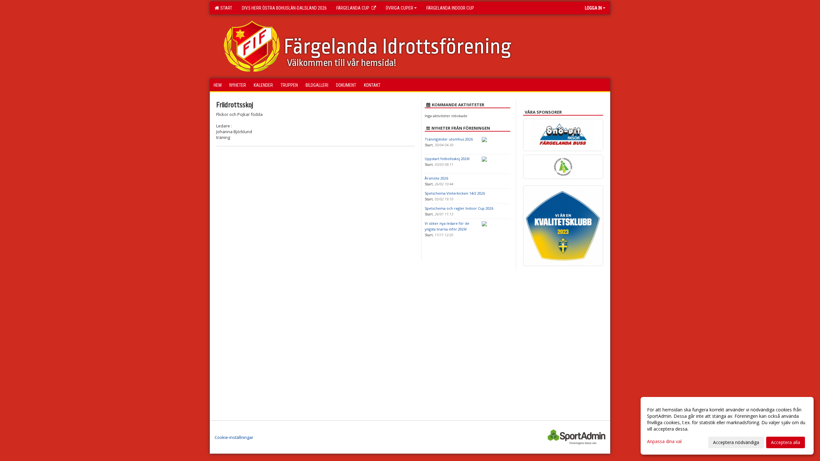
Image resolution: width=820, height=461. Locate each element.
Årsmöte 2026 (436, 178)
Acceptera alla (785, 442)
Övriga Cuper (399, 8)
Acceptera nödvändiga (736, 442)
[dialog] (727, 426)
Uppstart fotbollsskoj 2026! (447, 158)
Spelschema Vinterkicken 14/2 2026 (455, 193)
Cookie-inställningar (234, 437)
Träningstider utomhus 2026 (449, 139)
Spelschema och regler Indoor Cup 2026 (459, 208)
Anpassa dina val (664, 441)
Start (225, 8)
